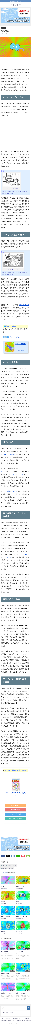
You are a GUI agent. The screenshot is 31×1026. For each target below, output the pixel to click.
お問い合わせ (27, 1020)
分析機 (7, 491)
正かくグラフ (6, 557)
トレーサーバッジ (17, 474)
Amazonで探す (15, 805)
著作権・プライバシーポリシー (15, 1020)
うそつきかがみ (24, 554)
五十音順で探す (14, 1018)
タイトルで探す (6, 1018)
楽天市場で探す (15, 809)
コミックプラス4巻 (11, 865)
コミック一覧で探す (24, 1018)
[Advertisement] (15, 134)
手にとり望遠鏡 (24, 305)
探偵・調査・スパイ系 (7, 868)
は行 (3, 865)
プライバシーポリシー (7, 1012)
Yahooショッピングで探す (15, 814)
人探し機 (14, 491)
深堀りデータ (3, 1020)
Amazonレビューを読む (15, 818)
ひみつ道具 (3, 28)
